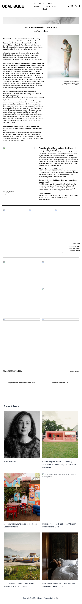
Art (35, 3)
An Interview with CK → (61, 383)
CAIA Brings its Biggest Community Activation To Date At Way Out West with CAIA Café (59, 464)
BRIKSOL (55, 598)
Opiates (47, 6)
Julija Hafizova (10, 461)
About (44, 9)
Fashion (51, 3)
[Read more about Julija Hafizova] (22, 434)
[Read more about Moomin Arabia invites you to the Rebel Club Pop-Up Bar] (22, 497)
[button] (41, 3)
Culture (41, 3)
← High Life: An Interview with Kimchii (21, 383)
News (54, 6)
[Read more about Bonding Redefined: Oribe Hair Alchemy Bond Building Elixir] (60, 497)
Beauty (37, 6)
